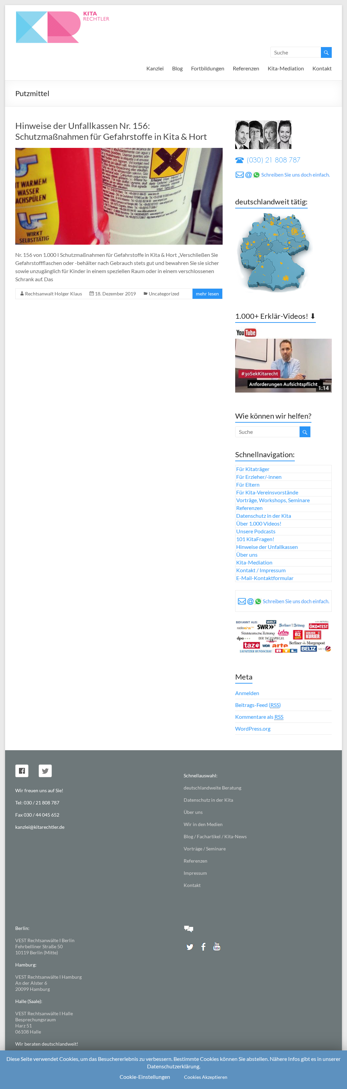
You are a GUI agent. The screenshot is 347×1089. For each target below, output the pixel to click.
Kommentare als (259, 716)
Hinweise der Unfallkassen (267, 546)
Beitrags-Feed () (258, 705)
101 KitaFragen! (255, 539)
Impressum (195, 873)
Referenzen (246, 68)
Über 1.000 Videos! (258, 523)
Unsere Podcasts (255, 531)
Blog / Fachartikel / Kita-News (215, 836)
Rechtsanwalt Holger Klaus (53, 293)
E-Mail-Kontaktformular (264, 578)
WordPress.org (252, 728)
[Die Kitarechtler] (71, 13)
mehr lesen (207, 293)
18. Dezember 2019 (115, 293)
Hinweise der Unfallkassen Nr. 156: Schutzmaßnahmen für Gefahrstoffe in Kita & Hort (111, 131)
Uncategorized (164, 293)
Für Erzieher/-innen (259, 476)
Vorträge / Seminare (205, 848)
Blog (177, 68)
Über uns (247, 554)
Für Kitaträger (252, 469)
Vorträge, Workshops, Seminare (273, 500)
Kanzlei (155, 68)
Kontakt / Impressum (261, 570)
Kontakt (322, 68)
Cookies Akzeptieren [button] (205, 1077)
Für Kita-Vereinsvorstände (267, 492)
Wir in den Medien (203, 824)
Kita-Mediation (286, 68)
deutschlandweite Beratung (212, 788)
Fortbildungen (207, 68)
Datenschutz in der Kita (263, 515)
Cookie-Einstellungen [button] (145, 1076)
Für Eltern (248, 484)
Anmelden (247, 693)
